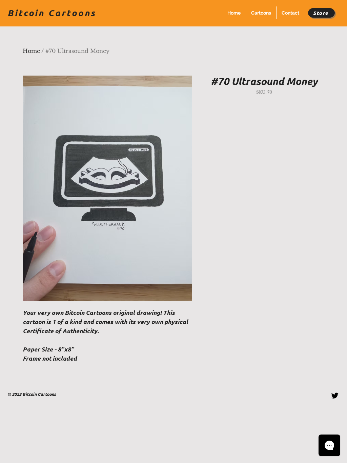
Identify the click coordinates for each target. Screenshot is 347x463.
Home (31, 50)
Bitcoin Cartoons (51, 12)
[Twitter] (335, 395)
